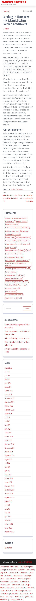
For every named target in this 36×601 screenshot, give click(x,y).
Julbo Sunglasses (18, 575)
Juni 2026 (7, 375)
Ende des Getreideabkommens (23, 237)
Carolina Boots (4, 593)
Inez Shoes (8, 575)
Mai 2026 (7, 379)
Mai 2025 (7, 425)
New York (7, 272)
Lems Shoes (23, 572)
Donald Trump (24, 231)
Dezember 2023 (9, 486)
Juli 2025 (7, 417)
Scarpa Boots (24, 593)
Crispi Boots (30, 569)
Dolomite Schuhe (24, 581)
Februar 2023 (9, 524)
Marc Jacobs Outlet (10, 569)
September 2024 (9, 455)
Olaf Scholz (14, 272)
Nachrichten (6, 12)
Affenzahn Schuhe (11, 578)
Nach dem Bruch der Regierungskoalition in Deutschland (15, 264)
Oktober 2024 (9, 451)
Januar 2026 (8, 394)
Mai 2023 (7, 512)
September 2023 (9, 497)
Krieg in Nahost (19, 257)
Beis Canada (9, 596)
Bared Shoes (4, 599)
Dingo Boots (3, 572)
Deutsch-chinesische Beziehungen (13, 228)
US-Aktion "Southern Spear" (20, 285)
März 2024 (8, 474)
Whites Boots (27, 590)
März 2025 (8, 432)
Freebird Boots (24, 566)
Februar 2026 (9, 390)
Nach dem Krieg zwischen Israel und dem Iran (15, 269)
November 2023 (9, 490)
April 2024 (8, 470)
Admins (7, 29)
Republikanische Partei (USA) (12, 275)
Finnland (18, 244)
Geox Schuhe (19, 596)
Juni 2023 (7, 509)
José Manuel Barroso (10, 254)
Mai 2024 (7, 467)
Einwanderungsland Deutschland (13, 234)
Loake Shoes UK (20, 587)
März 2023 (8, 520)
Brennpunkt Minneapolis (21, 221)
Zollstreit (19, 298)
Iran (25, 250)
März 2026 (8, 387)
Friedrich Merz (25, 244)
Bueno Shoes (16, 584)
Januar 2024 (8, 482)
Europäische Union (24, 241)
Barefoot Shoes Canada (7, 587)
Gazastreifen (13, 247)
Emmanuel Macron (9, 237)
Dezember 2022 (9, 531)
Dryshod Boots (4, 566)
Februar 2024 (9, 478)
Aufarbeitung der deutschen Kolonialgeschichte (16, 218)
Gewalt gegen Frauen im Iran (12, 250)
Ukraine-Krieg (8, 285)
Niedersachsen (19, 189)
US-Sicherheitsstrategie (10, 291)
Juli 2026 (7, 371)
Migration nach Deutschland (22, 260)
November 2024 (9, 448)
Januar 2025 (8, 440)
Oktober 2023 (9, 493)
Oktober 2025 (9, 406)
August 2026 (8, 368)
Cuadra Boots (14, 593)
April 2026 (8, 383)
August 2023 (8, 501)
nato (29, 269)
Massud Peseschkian (10, 260)
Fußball (7, 247)
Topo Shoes (21, 569)
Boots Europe (26, 584)
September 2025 (9, 410)
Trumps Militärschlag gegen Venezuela (14, 282)
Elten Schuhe (14, 581)
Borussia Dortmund (9, 221)
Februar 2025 (9, 436)
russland (22, 275)
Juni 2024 (7, 463)
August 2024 (8, 459)
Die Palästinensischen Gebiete (12, 231)
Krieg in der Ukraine (10, 257)
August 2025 (8, 413)
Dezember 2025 (9, 398)
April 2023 (8, 516)
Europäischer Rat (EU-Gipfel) (12, 241)
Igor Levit (13, 189)
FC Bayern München (10, 244)
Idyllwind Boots (29, 596)
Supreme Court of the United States (13, 278)
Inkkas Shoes (22, 578)
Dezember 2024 (9, 444)
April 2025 (8, 429)
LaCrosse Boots (13, 572)
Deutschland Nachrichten (24, 562)
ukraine (26, 282)
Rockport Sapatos (5, 584)
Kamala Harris (19, 254)
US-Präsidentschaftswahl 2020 (12, 288)
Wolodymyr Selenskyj (10, 298)
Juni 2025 (7, 421)
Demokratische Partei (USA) (11, 224)
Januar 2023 (8, 528)
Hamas (21, 250)
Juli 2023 (7, 505)
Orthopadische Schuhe (15, 599)
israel (29, 250)
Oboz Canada (14, 566)
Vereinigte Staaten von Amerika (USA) (14, 295)
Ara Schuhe (9, 590)
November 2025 (9, 402)
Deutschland (26, 228)
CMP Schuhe (18, 590)
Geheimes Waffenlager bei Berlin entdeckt (17, 338)
